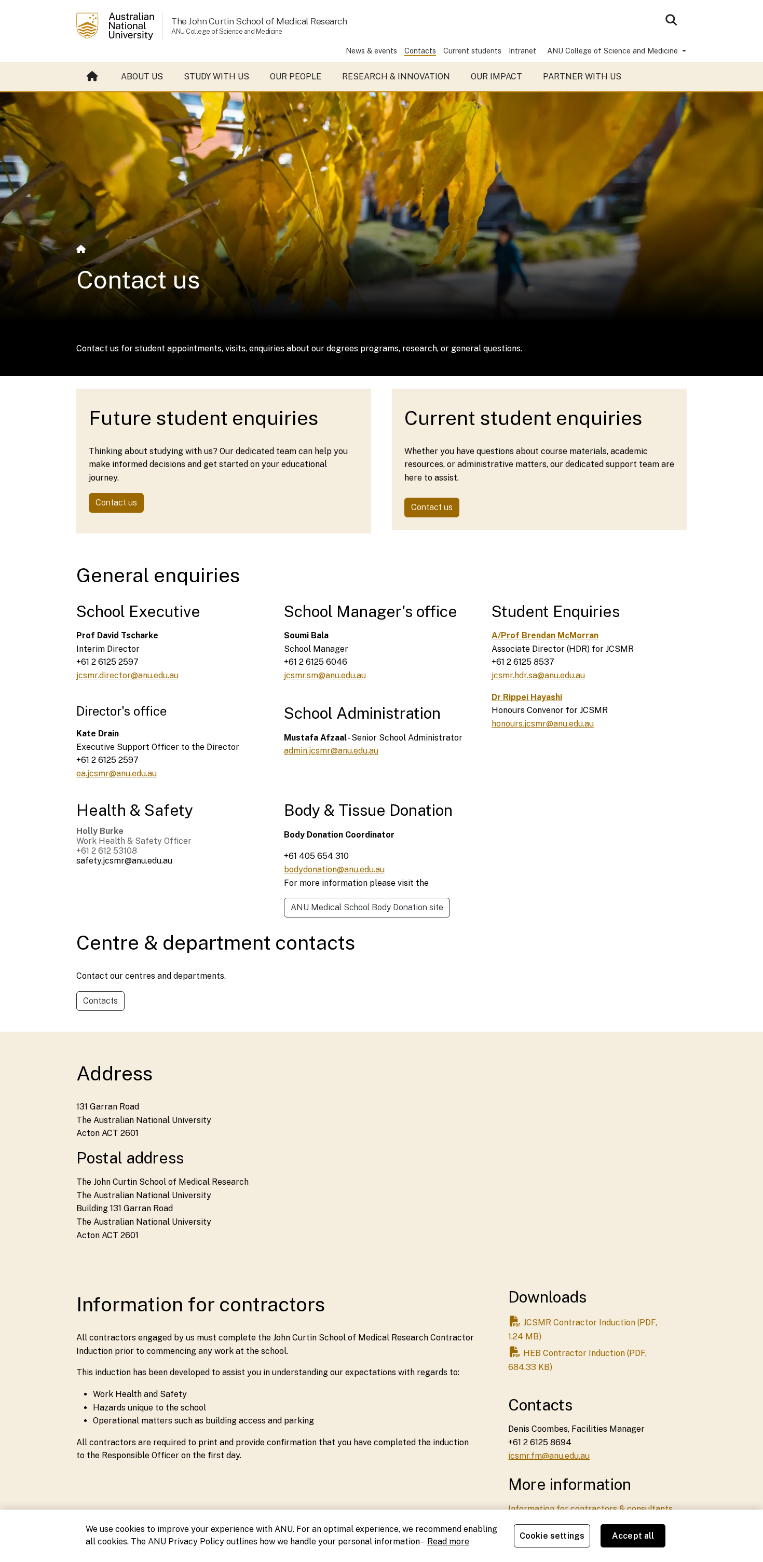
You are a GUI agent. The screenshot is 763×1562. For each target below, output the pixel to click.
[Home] (81, 249)
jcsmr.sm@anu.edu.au (325, 675)
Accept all (633, 1536)
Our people (295, 76)
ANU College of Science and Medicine (613, 50)
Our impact (496, 76)
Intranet (522, 50)
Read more (448, 1541)
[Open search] (671, 19)
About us (142, 76)
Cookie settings (552, 1536)
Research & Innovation (396, 76)
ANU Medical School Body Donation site (367, 907)
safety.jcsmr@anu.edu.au (124, 861)
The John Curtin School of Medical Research (259, 21)
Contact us (116, 503)
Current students (472, 50)
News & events (371, 50)
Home (93, 77)
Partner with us (582, 76)
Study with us (216, 76)
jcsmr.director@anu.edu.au (127, 675)
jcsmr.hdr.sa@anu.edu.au (538, 675)
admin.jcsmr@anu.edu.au (331, 751)
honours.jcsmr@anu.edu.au (543, 724)
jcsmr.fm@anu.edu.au (549, 1456)
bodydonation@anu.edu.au (334, 869)
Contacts (420, 50)
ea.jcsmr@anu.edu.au (116, 773)
